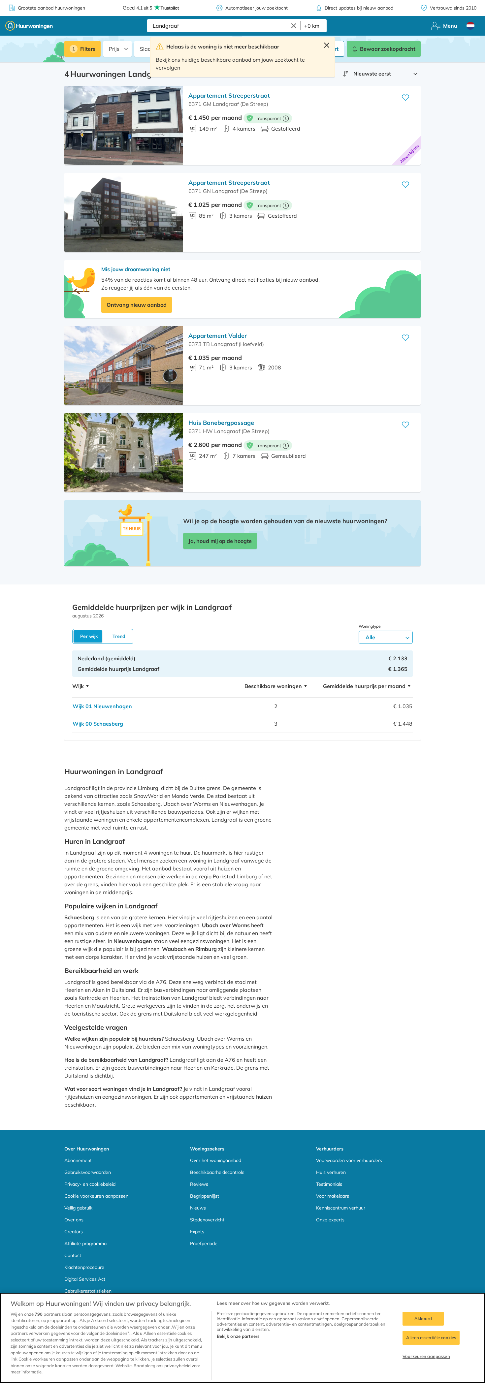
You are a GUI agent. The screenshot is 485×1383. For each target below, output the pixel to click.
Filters (87, 49)
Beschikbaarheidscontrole (217, 1172)
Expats (197, 1232)
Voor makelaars (332, 1196)
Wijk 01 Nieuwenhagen (102, 706)
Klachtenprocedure (84, 1267)
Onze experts (330, 1220)
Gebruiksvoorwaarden (87, 1172)
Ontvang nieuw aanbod (137, 304)
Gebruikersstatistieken (88, 1291)
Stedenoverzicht (207, 1220)
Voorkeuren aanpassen (426, 1356)
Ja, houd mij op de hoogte (220, 541)
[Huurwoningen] (29, 25)
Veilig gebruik (78, 1208)
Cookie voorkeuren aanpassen (96, 1196)
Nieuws (198, 1208)
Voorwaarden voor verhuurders (349, 1160)
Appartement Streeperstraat (229, 95)
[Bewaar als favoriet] (405, 97)
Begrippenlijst (204, 1196)
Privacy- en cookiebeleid (89, 1184)
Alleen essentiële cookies (431, 1337)
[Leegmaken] (293, 25)
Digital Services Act (84, 1279)
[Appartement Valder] (123, 365)
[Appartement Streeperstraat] (123, 125)
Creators (73, 1232)
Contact (72, 1255)
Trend (119, 636)
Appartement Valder (217, 335)
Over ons (73, 1220)
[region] (242, 1338)
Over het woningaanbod (215, 1160)
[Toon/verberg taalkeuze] (470, 25)
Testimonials (329, 1184)
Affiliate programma (85, 1243)
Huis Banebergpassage (221, 422)
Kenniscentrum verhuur (340, 1208)
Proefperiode (203, 1243)
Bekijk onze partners (238, 1336)
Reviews (199, 1184)
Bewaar (387, 49)
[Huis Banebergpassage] (123, 452)
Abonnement (78, 1160)
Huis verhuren (331, 1172)
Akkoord (423, 1318)
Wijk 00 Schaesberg (98, 723)
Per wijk (89, 636)
